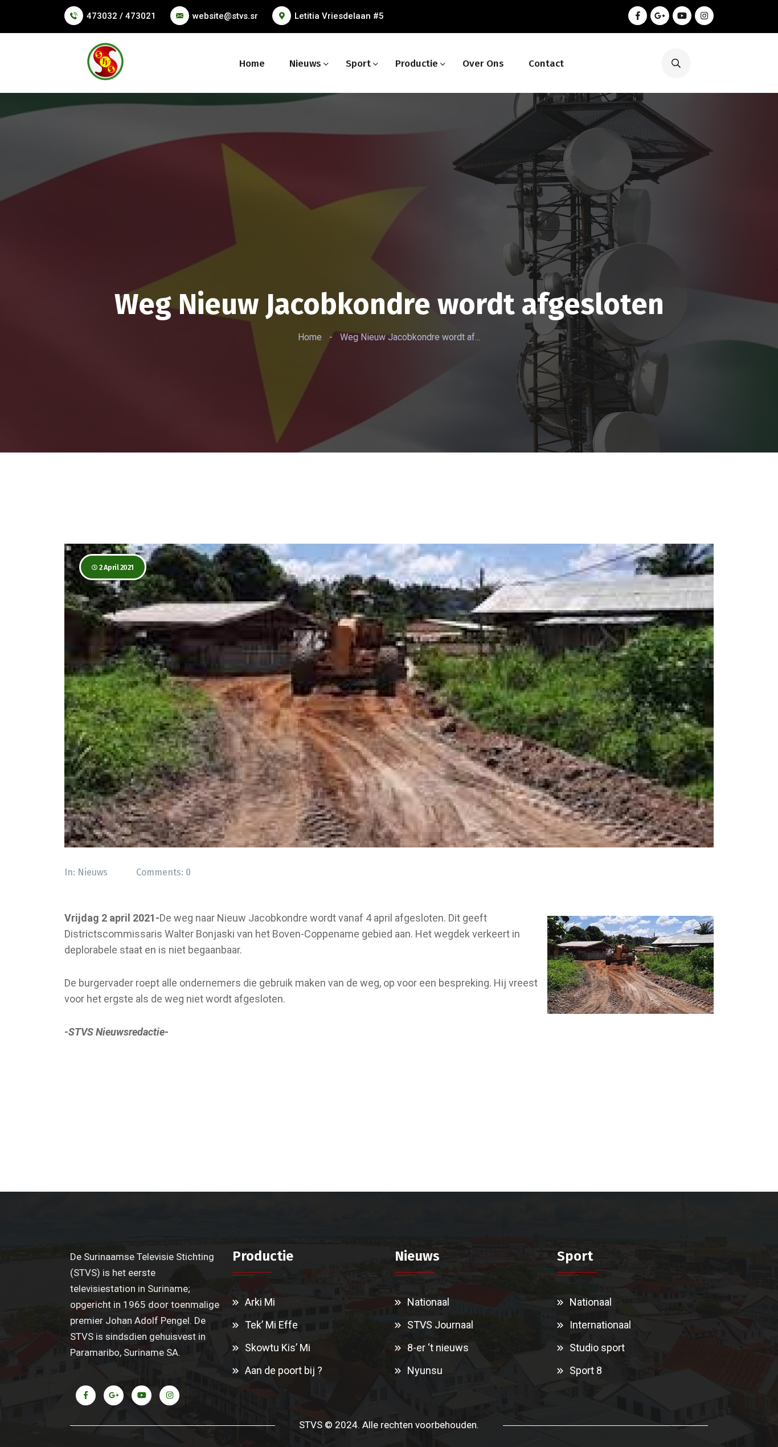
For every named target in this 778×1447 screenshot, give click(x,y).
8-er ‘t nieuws (438, 1348)
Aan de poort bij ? (283, 1370)
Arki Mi (260, 1302)
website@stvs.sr (225, 16)
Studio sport (597, 1348)
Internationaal (600, 1325)
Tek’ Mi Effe (271, 1325)
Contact (546, 64)
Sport (358, 64)
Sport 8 (586, 1370)
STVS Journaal (440, 1325)
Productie (416, 64)
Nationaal (428, 1302)
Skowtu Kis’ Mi (277, 1348)
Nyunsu (425, 1370)
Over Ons (483, 64)
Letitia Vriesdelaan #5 (339, 16)
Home (252, 64)
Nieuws (305, 64)
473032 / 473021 (121, 16)
